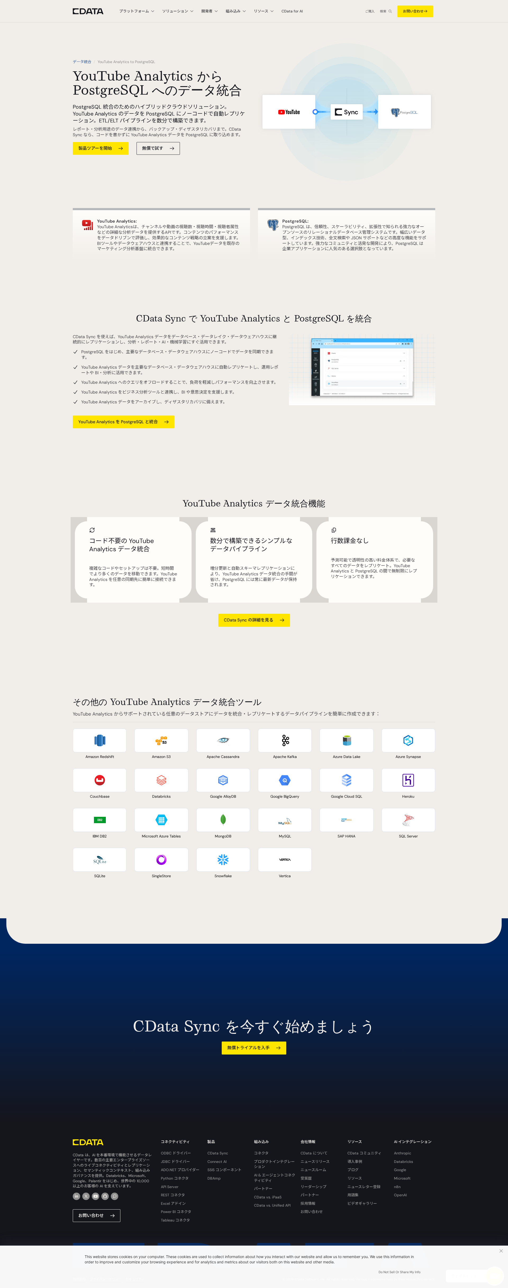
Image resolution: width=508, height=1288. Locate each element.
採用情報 (308, 1203)
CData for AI (292, 11)
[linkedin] (76, 1196)
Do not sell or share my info (399, 1272)
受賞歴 (306, 1178)
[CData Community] (114, 1196)
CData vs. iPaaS (268, 1197)
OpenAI (400, 1195)
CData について (314, 1153)
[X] (86, 1196)
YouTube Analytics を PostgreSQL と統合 (118, 422)
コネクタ (261, 1153)
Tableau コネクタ (175, 1220)
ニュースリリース (315, 1161)
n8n (397, 1186)
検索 (383, 11)
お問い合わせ (413, 11)
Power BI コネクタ (176, 1211)
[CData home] (92, 11)
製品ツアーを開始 (95, 148)
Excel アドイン (173, 1203)
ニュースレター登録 (363, 1186)
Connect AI (216, 1161)
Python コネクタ (175, 1178)
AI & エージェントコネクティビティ (274, 1178)
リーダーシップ (313, 1186)
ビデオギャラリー (362, 1203)
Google (400, 1169)
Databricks (403, 1161)
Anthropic (402, 1153)
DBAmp (214, 1178)
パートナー (263, 1188)
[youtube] (95, 1196)
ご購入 (370, 11)
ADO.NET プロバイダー (180, 1169)
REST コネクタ (173, 1195)
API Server (169, 1186)
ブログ (353, 1169)
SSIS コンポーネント (224, 1169)
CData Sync (217, 1153)
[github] (105, 1196)
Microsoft (402, 1178)
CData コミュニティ (364, 1153)
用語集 (353, 1195)
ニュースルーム (313, 1169)
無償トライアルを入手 (248, 1048)
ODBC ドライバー (176, 1153)
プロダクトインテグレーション (274, 1164)
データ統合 (82, 61)
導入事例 (354, 1161)
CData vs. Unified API (272, 1205)
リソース (354, 1178)
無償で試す (152, 148)
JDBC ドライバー (175, 1161)
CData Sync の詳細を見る (248, 620)
